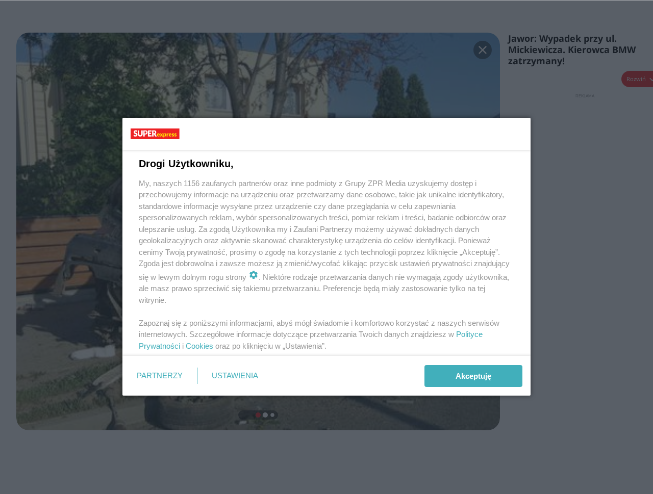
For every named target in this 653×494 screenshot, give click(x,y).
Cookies (199, 346)
